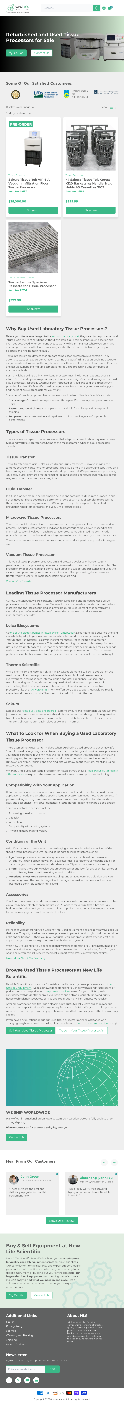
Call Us (18, 53)
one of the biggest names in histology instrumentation (42, 632)
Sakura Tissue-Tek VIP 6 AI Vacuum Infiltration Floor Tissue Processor (29, 183)
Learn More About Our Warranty (26, 958)
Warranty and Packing (19, 1335)
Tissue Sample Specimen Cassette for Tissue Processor (32, 284)
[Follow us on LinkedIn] (36, 1380)
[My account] (104, 8)
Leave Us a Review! (62, 1221)
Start (52, 1369)
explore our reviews (58, 991)
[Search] (96, 8)
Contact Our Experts (18, 581)
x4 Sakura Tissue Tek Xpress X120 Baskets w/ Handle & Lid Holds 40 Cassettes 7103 (89, 183)
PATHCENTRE (38, 689)
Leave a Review (15, 1344)
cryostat (74, 336)
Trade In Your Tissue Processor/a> (81, 1030)
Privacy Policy (14, 1326)
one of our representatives (93, 1023)
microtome (58, 336)
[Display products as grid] (111, 107)
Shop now (33, 210)
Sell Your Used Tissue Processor (30, 1030)
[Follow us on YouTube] (27, 1380)
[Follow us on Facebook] (9, 1380)
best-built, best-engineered (39, 710)
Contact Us (41, 53)
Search (10, 1321)
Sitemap (11, 1330)
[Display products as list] (116, 107)
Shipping (11, 1340)
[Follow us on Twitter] (18, 1380)
